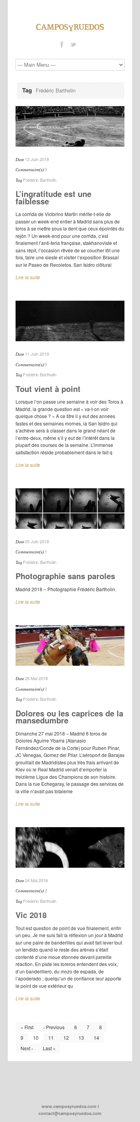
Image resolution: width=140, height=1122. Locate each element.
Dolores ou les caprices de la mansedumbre (69, 716)
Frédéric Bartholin (39, 180)
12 (66, 1037)
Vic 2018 (31, 914)
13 (81, 1037)
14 (96, 1037)
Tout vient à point (48, 388)
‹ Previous (54, 1027)
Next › (27, 1048)
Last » (49, 1048)
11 (51, 1037)
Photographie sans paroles (65, 575)
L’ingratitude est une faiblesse (53, 197)
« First (27, 1027)
